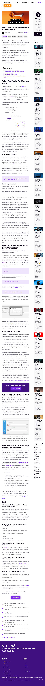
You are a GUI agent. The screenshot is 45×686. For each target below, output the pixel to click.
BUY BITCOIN (7, 5)
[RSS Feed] (13, 651)
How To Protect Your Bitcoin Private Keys (20, 380)
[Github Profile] (10, 651)
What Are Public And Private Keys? (11, 70)
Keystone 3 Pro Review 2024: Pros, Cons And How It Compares (37, 208)
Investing (38, 477)
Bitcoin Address (6, 193)
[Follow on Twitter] (5, 651)
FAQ (5, 77)
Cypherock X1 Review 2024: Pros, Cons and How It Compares (38, 423)
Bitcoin (9, 36)
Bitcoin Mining (9, 465)
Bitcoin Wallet (11, 323)
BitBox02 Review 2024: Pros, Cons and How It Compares (38, 341)
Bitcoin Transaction (23, 462)
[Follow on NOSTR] (8, 651)
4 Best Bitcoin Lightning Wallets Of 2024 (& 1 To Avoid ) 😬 (38, 261)
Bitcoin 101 (14, 36)
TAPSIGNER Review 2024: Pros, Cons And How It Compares (38, 182)
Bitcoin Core (38, 452)
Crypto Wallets (20, 36)
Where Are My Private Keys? (10, 74)
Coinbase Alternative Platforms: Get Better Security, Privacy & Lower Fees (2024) (37, 108)
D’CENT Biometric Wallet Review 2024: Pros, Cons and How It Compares (38, 368)
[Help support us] (3, 651)
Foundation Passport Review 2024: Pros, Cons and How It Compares (38, 396)
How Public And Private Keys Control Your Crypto (15, 76)
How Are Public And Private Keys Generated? (14, 71)
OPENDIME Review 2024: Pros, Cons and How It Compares (38, 316)
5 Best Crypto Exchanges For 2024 (38, 158)
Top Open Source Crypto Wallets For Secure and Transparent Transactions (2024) (38, 79)
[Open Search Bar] (4, 8)
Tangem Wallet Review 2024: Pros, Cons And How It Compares (38, 289)
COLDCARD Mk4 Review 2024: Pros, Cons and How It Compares (38, 236)
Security (25, 36)
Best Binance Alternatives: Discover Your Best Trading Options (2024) (38, 54)
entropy (3, 262)
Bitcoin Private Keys (8, 73)
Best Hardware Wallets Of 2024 (37, 134)
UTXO (14, 163)
